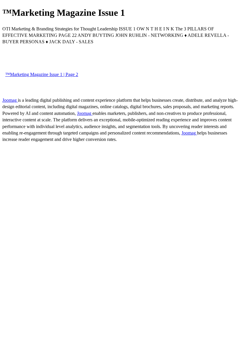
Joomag (10, 100)
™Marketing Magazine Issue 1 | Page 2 (41, 74)
